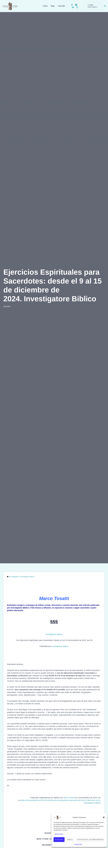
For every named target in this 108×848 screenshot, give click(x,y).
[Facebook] (72, 5)
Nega (70, 839)
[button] (104, 817)
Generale (6, 306)
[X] (77, 7)
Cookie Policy (78, 844)
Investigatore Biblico (60, 646)
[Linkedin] (73, 7)
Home (45, 6)
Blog (52, 6)
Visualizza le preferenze (90, 839)
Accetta (59, 839)
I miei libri (61, 6)
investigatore (14, 577)
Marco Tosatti (69, 798)
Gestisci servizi (59, 834)
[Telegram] (76, 5)
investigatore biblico (27, 577)
